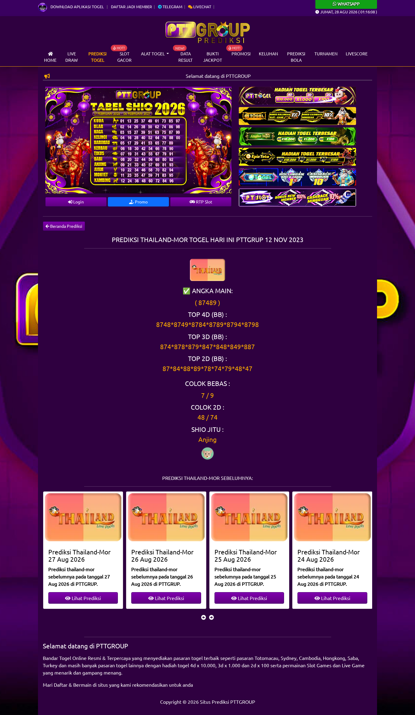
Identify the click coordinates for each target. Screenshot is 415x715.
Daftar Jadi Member (131, 6)
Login (78, 201)
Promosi (241, 53)
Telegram (172, 6)
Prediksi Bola (296, 57)
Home (50, 60)
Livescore (357, 53)
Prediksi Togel (97, 57)
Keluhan (268, 53)
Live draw (71, 57)
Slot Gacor (124, 57)
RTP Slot (203, 201)
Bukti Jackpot (212, 57)
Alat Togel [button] (153, 53)
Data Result (185, 57)
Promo (141, 201)
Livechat (201, 6)
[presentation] (203, 617)
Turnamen (326, 53)
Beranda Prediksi (65, 226)
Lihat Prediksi (85, 598)
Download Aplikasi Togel (77, 6)
